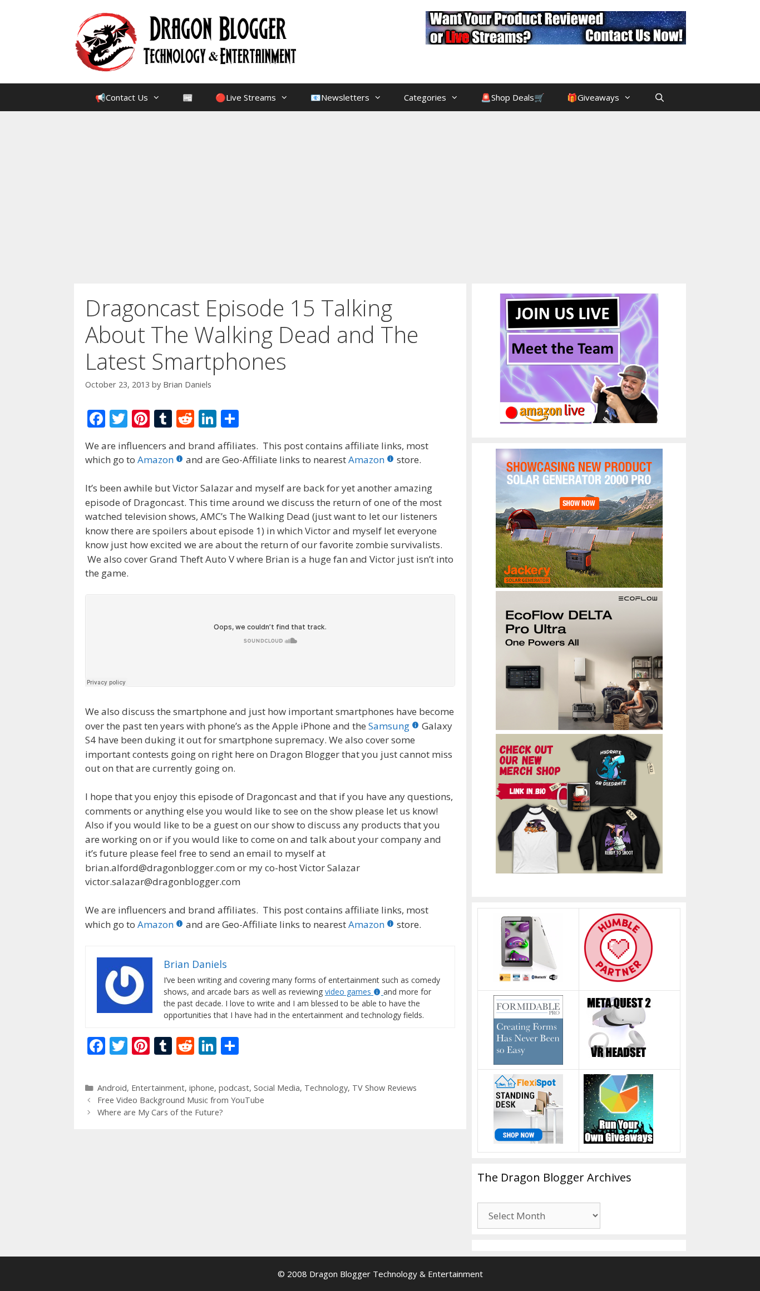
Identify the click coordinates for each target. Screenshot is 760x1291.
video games (348, 991)
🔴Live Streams (245, 97)
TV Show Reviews (384, 1088)
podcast (234, 1088)
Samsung (388, 725)
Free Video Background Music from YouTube (180, 1100)
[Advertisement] (380, 194)
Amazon (155, 459)
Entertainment (158, 1088)
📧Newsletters (339, 97)
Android (112, 1088)
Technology (326, 1088)
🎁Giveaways (593, 97)
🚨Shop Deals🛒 (513, 97)
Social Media (277, 1088)
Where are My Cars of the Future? (160, 1112)
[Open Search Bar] (659, 97)
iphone (201, 1088)
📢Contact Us (121, 97)
